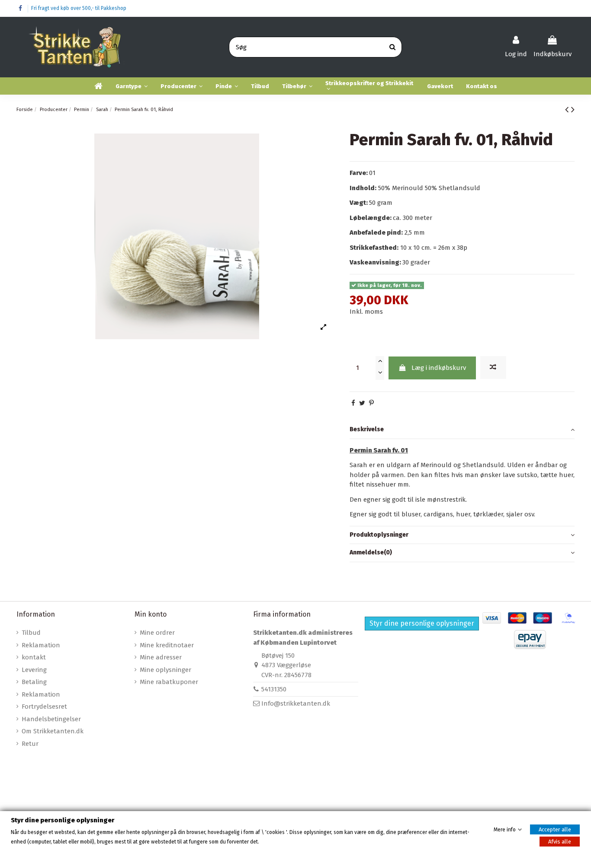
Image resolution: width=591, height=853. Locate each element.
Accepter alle (555, 829)
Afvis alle (559, 841)
